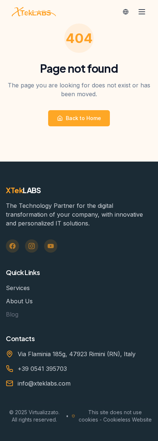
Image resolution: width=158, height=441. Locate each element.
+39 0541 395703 (42, 368)
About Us (19, 301)
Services (18, 288)
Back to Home (83, 118)
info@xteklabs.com (44, 383)
